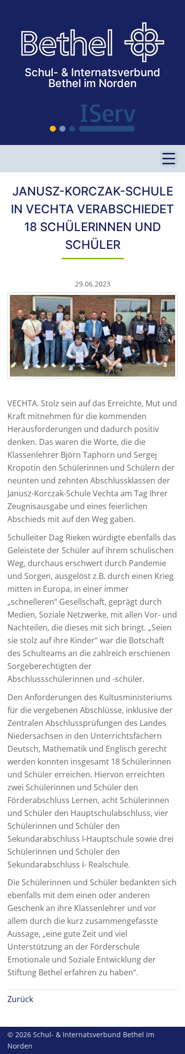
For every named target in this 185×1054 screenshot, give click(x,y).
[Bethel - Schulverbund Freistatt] (92, 42)
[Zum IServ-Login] (92, 118)
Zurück (20, 999)
